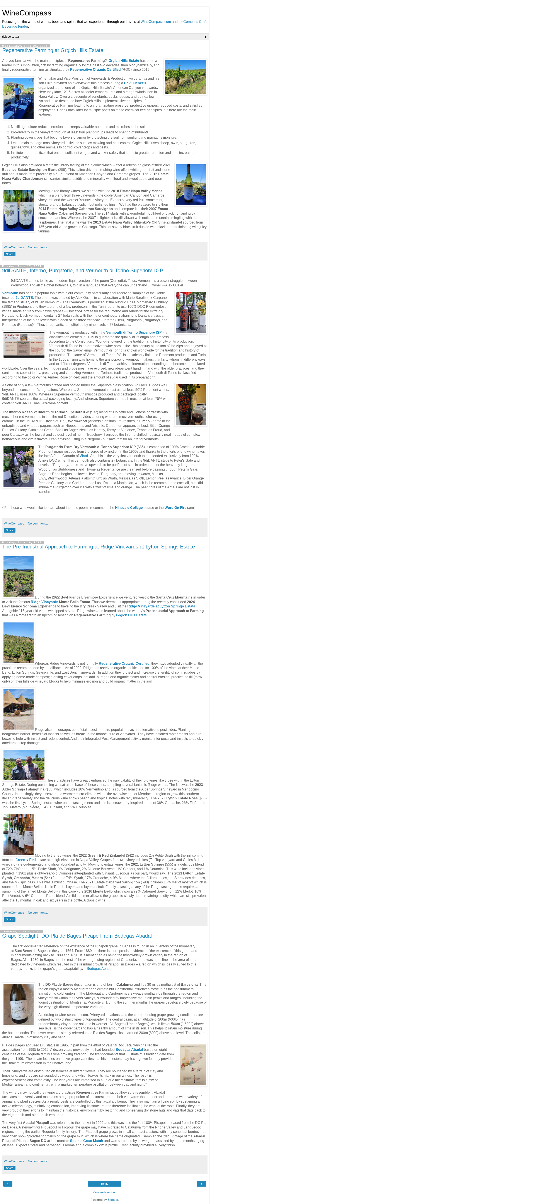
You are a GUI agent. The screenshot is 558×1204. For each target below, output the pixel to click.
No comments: (38, 247)
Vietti (84, 456)
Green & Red (25, 860)
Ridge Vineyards (44, 602)
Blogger (113, 1199)
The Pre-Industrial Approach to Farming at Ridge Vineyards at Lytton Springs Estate (98, 547)
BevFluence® (135, 83)
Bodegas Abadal (99, 968)
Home (104, 1183)
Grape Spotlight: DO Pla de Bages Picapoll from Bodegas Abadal (77, 936)
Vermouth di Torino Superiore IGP (134, 332)
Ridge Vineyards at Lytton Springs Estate (161, 606)
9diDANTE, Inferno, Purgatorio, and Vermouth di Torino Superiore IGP (82, 270)
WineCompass (26, 13)
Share (9, 254)
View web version (105, 1192)
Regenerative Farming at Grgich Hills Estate (52, 50)
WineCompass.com (156, 22)
